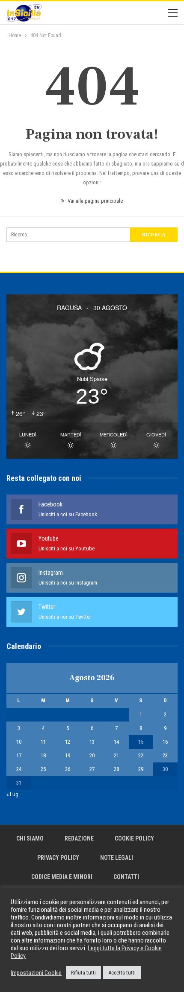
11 (43, 742)
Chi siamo (30, 838)
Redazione (79, 838)
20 (92, 755)
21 (116, 755)
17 (18, 755)
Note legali (116, 857)
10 (18, 742)
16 (165, 742)
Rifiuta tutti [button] (83, 972)
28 (116, 769)
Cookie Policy (134, 838)
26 (67, 769)
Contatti (126, 876)
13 (92, 742)
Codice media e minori (61, 876)
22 (140, 755)
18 (43, 755)
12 (67, 742)
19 (67, 755)
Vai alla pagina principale (94, 201)
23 (165, 755)
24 (18, 769)
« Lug (12, 794)
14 (116, 742)
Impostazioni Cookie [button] (36, 973)
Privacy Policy (58, 857)
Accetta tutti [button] (122, 972)
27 (92, 769)
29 (140, 769)
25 (43, 769)
